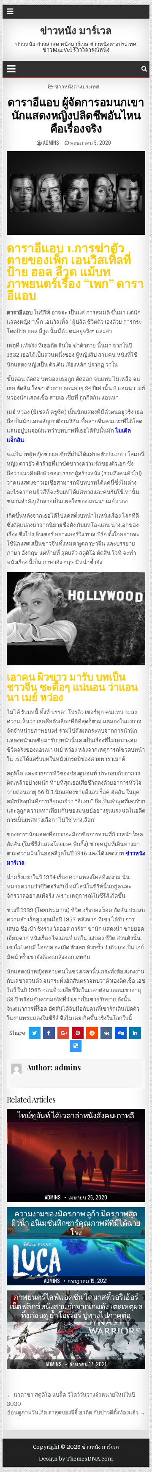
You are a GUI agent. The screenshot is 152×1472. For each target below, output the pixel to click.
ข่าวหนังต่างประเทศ (77, 86)
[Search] (144, 69)
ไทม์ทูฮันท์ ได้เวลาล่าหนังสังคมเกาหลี (76, 1115)
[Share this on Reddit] (92, 1033)
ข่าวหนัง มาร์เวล (76, 30)
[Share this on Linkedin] (135, 1033)
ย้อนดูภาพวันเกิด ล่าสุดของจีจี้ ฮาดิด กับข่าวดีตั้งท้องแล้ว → (76, 1412)
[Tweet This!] (35, 1033)
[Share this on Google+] (63, 1033)
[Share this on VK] (106, 1033)
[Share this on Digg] (121, 1033)
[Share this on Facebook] (49, 1033)
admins (51, 142)
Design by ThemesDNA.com (76, 1459)
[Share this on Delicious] (75, 1046)
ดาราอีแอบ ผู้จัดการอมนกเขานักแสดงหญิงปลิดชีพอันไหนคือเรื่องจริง (76, 114)
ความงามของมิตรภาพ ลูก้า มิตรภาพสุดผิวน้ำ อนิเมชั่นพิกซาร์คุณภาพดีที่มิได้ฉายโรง (76, 1222)
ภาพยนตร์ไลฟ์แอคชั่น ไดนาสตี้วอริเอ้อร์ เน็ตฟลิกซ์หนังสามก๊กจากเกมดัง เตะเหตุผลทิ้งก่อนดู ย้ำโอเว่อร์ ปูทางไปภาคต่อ (75, 1306)
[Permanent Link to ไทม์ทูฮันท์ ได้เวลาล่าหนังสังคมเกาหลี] (76, 1155)
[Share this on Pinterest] (78, 1033)
